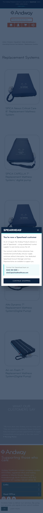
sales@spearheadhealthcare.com (17, 272)
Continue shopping (21, 281)
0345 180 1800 (11, 270)
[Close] (38, 230)
